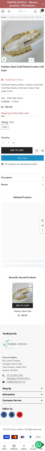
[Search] (9, 11)
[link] (22, 261)
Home (3, 17)
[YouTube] (20, 415)
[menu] (2, 11)
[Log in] (35, 11)
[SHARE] (42, 151)
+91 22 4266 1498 (15, 375)
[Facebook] (4, 415)
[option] (22, 41)
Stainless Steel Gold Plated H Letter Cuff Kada (22, 311)
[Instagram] (12, 415)
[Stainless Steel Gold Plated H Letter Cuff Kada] (22, 293)
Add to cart (17, 150)
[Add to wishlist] (37, 150)
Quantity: (5, 137)
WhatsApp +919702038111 (18, 378)
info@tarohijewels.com (16, 381)
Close (43, 4)
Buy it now (22, 158)
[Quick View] (30, 289)
